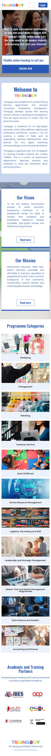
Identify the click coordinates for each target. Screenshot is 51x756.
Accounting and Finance (25, 649)
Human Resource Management (25, 503)
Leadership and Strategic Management (25, 560)
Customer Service (25, 445)
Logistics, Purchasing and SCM (25, 532)
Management (25, 387)
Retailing (25, 416)
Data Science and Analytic (25, 620)
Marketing (25, 358)
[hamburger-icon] (31, 5)
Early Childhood (26, 474)
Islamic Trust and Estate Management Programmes (25, 590)
